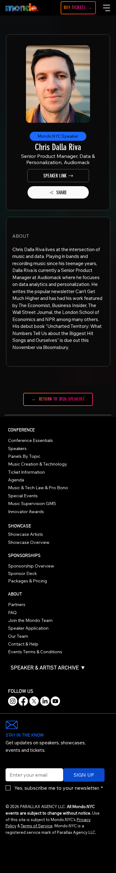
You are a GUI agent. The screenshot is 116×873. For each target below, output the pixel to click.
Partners (16, 604)
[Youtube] (55, 701)
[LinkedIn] (44, 701)
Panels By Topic (24, 456)
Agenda (16, 480)
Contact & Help (23, 644)
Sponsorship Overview (31, 566)
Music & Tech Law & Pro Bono (38, 487)
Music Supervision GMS (32, 503)
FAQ (12, 612)
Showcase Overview (28, 542)
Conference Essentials (30, 440)
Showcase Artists (25, 534)
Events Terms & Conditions (35, 652)
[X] (34, 701)
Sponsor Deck (22, 573)
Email (10, 764)
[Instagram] (12, 701)
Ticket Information (26, 472)
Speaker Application (28, 628)
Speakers (17, 448)
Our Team (18, 636)
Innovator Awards (26, 511)
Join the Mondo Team (30, 620)
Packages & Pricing (27, 581)
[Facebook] (23, 701)
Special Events (23, 496)
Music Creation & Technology (37, 464)
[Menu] (107, 8)
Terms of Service (37, 825)
